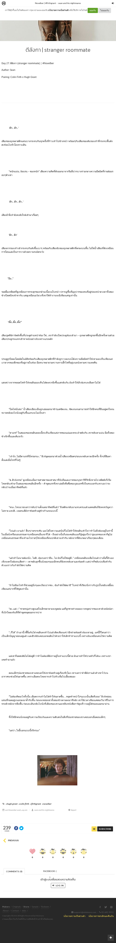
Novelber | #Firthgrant (45, 3)
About (6, 910)
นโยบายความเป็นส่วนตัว (58, 10)
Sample (35, 906)
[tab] (14, 871)
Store (21, 3)
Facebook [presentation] (49, 872)
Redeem (45, 906)
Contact (15, 910)
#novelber (47, 804)
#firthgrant (35, 804)
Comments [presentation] (14, 871)
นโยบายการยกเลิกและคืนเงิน (101, 916)
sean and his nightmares (69, 3)
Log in (59, 885)
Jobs (24, 910)
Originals (16, 906)
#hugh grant (12, 804)
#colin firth (24, 804)
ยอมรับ (93, 10)
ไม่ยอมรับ (104, 10)
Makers (10, 3)
